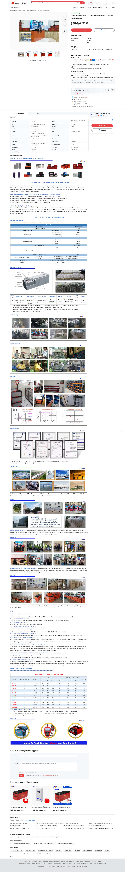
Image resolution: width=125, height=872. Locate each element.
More (11, 856)
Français (43, 863)
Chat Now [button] (105, 30)
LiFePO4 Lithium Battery (15, 825)
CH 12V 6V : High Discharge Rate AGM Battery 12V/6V (101, 828)
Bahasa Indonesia (102, 863)
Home (11, 10)
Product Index (87, 861)
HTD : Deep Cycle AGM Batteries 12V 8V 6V (20, 828)
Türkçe (90, 863)
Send (21, 775)
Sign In (73, 106)
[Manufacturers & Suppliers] (18, 2)
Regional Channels (79, 861)
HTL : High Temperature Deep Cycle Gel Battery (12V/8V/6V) (49, 823)
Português (38, 863)
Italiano (55, 863)
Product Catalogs (31, 820)
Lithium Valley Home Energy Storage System (43, 843)
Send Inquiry (81, 30)
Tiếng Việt (96, 863)
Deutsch (59, 863)
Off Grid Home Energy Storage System (64, 843)
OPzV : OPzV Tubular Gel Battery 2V (70, 823)
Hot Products (27, 861)
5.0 (97, 115)
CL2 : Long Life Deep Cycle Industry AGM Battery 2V (74, 828)
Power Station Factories (17, 850)
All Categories (15, 7)
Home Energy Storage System (43, 10)
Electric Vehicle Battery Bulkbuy (44, 854)
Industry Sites (71, 861)
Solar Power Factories (30, 850)
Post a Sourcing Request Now (50, 775)
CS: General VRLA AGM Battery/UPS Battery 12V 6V (100, 823)
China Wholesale (56, 861)
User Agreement (70, 866)
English (28, 863)
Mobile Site (94, 861)
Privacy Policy (84, 866)
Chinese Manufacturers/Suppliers (45, 861)
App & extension (97, 7)
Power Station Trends (29, 854)
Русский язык (49, 863)
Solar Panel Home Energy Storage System (21, 843)
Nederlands (65, 863)
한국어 (74, 863)
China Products (34, 861)
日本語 (78, 863)
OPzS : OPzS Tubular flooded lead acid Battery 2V (73, 825)
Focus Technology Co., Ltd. (53, 866)
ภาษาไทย (86, 863)
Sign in (113, 3)
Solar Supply (58, 850)
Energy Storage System (31, 10)
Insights (99, 861)
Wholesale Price (64, 861)
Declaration (77, 866)
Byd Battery (77, 850)
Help (89, 7)
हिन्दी (82, 863)
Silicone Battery (98, 850)
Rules (113, 7)
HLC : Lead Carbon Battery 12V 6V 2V (18, 823)
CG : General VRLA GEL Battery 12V (96, 825)
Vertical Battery (68, 850)
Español (33, 863)
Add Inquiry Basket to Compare (39, 60)
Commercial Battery (87, 850)
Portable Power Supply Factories (45, 850)
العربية (70, 863)
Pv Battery (107, 850)
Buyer (81, 7)
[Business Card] (112, 119)
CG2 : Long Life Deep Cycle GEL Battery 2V (45, 828)
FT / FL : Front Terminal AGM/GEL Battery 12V (46, 825)
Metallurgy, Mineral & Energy (19, 10)
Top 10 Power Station (16, 854)
